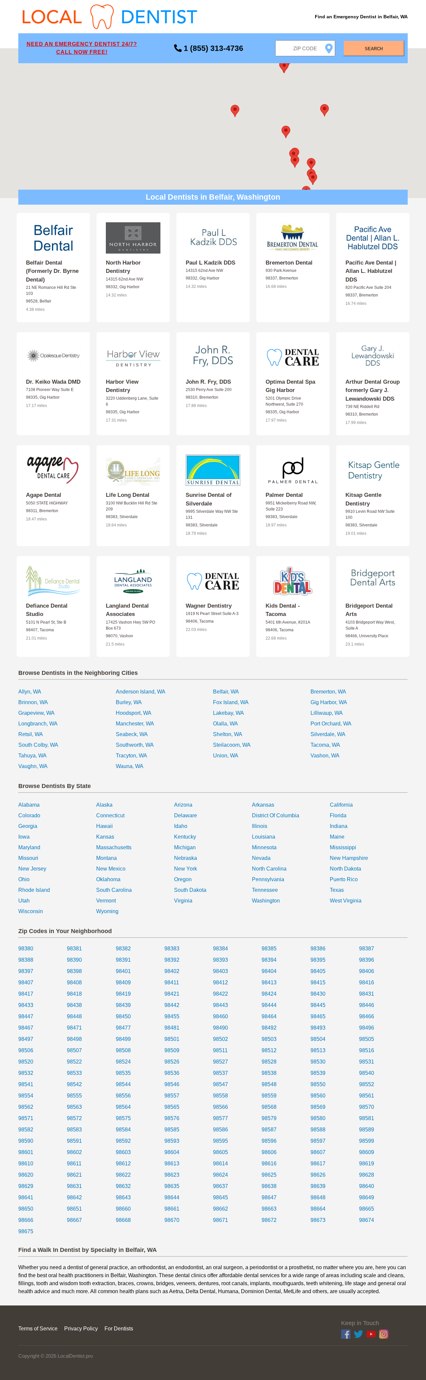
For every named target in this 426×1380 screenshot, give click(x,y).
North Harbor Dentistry (123, 267)
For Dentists (119, 1328)
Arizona (183, 805)
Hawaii (104, 826)
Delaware (185, 815)
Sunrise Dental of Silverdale (209, 499)
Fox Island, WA (231, 702)
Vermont (106, 900)
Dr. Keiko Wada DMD (53, 382)
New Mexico (110, 869)
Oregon (183, 879)
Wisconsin (30, 911)
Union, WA (225, 755)
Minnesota (264, 847)
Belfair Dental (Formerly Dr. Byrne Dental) (52, 271)
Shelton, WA (227, 734)
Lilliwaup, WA (327, 713)
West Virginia (345, 900)
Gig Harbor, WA (329, 702)
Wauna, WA (129, 766)
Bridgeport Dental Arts (369, 610)
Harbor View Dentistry (122, 386)
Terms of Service (38, 1328)
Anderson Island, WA (140, 691)
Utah (24, 900)
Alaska (104, 805)
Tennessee (265, 890)
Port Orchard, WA (331, 723)
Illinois (259, 826)
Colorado (29, 815)
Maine (337, 837)
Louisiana (263, 837)
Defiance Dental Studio (47, 610)
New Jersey (32, 869)
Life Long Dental (127, 495)
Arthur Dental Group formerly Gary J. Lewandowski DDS (372, 390)
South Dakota (190, 890)
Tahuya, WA (32, 755)
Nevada (261, 858)
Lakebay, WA (228, 713)
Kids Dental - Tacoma (283, 610)
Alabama (29, 805)
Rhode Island (34, 890)
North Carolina (269, 869)
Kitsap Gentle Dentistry (363, 499)
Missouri (28, 858)
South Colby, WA (38, 745)
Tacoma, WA (325, 745)
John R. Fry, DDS (208, 382)
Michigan (185, 847)
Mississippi (343, 847)
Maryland (29, 847)
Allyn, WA (29, 691)
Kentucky (185, 837)
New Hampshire (349, 858)
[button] (235, 111)
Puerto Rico (344, 879)
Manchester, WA (135, 723)
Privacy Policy (81, 1328)
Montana (106, 858)
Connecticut (110, 815)
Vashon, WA (325, 755)
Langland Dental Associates (127, 610)
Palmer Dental (284, 495)
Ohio (24, 879)
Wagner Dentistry (209, 606)
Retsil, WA (30, 734)
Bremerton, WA (328, 691)
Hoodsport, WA (133, 713)
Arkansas (263, 805)
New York (185, 869)
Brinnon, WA (33, 702)
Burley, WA (129, 702)
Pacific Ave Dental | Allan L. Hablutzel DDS (370, 271)
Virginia (183, 900)
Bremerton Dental (289, 263)
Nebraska (185, 858)
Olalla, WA (225, 723)
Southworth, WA (135, 745)
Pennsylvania (268, 879)
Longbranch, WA (38, 723)
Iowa (24, 837)
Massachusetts (113, 847)
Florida (338, 815)
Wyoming (107, 911)
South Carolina (114, 890)
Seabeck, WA (132, 734)
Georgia (27, 826)
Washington (266, 900)
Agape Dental (43, 495)
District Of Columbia (275, 815)
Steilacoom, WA (232, 745)
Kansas (105, 837)
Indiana (338, 826)
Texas (337, 890)
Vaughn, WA (33, 766)
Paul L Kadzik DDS (210, 263)
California (341, 805)
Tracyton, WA (131, 755)
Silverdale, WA (328, 734)
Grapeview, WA (36, 713)
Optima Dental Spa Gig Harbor (290, 386)
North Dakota (345, 869)
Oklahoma (108, 879)
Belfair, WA (226, 691)
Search (374, 48)
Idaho (180, 826)
